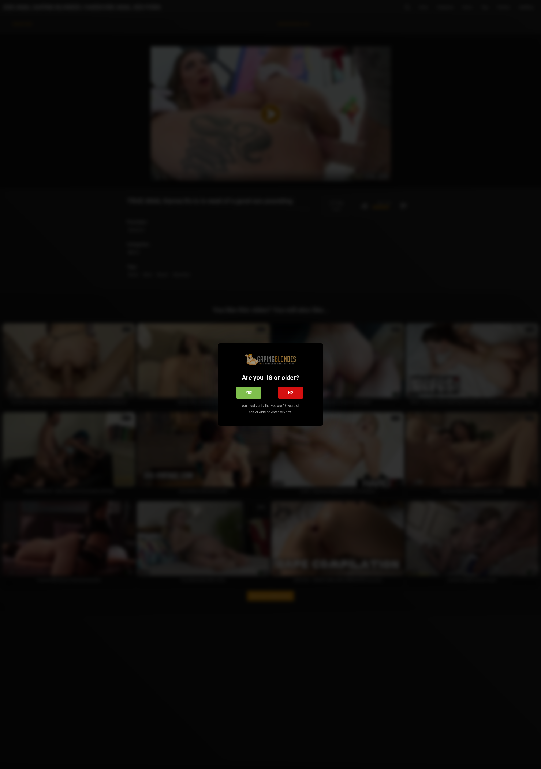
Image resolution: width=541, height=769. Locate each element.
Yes (249, 393)
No (290, 393)
